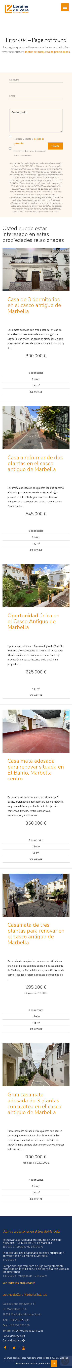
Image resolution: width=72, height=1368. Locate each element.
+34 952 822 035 (19, 1320)
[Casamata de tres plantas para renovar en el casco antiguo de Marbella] (36, 897)
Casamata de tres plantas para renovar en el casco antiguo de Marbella (36, 933)
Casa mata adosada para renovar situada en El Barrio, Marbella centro (36, 769)
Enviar (55, 146)
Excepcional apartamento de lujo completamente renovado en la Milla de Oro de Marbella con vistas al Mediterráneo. (36, 1269)
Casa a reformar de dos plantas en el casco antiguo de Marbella (35, 463)
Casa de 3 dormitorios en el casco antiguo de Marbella (34, 305)
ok (54, 1363)
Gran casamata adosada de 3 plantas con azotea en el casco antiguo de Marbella (34, 1103)
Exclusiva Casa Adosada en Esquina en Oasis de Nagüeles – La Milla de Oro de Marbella (32, 1241)
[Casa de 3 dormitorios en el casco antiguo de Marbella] (36, 272)
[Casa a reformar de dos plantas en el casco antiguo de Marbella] (36, 430)
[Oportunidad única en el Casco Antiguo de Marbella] (36, 588)
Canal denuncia (12, 1336)
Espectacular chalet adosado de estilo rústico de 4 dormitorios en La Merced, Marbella (33, 1254)
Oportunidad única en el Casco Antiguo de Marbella (33, 621)
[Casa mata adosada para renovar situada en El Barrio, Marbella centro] (36, 733)
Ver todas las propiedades (19, 1283)
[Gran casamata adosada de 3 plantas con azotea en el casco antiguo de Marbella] (36, 1067)
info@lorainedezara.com (27, 1330)
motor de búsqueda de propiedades (47, 52)
